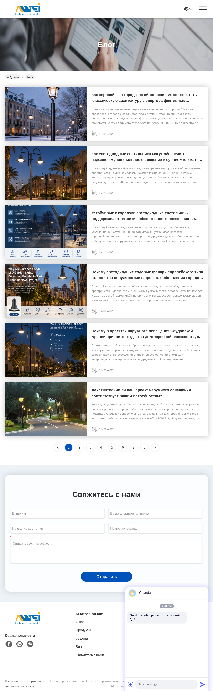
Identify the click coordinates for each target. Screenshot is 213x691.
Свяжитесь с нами (90, 655)
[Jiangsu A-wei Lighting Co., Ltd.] (28, 9)
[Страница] (155, 447)
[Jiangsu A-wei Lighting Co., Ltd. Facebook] (8, 644)
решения (83, 638)
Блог (79, 647)
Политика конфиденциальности (15, 683)
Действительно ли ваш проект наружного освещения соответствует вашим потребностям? (141, 393)
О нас (80, 622)
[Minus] (202, 592)
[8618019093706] (19, 644)
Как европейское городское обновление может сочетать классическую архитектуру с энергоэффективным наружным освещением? (144, 98)
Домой (14, 77)
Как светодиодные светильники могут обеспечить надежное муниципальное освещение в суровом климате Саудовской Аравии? (145, 157)
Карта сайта (36, 681)
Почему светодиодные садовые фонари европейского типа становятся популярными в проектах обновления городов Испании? (147, 275)
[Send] (202, 684)
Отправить (106, 576)
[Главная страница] (28, 623)
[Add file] (131, 684)
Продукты (83, 630)
